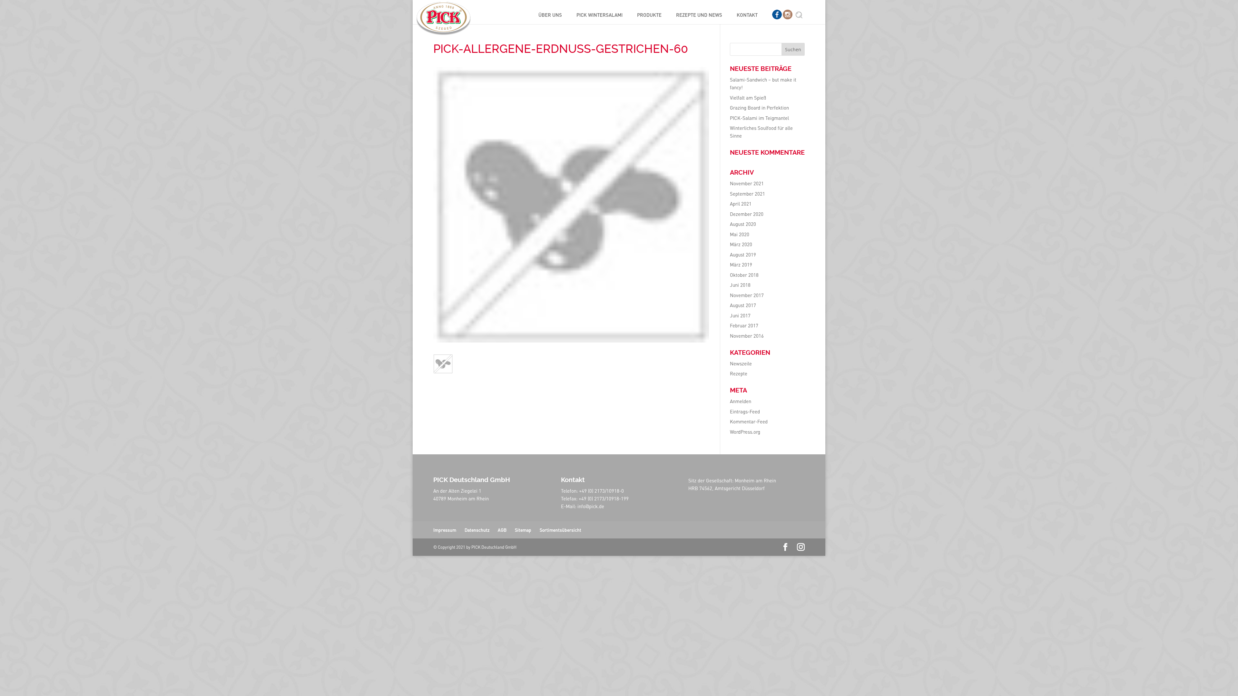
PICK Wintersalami (599, 15)
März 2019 (741, 264)
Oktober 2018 (744, 275)
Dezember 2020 (746, 214)
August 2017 (743, 305)
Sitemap (523, 530)
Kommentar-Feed (749, 421)
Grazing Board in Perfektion (759, 107)
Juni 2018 (740, 285)
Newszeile (741, 363)
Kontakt (747, 15)
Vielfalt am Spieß (748, 97)
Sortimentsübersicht (560, 530)
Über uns (550, 15)
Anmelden (740, 401)
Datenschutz (477, 530)
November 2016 (747, 336)
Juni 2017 (740, 315)
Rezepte (738, 373)
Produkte (649, 15)
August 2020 (743, 224)
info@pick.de (590, 506)
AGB (502, 530)
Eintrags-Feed (745, 411)
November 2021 (747, 183)
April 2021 (741, 203)
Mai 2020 (739, 234)
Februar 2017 (744, 325)
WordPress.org (745, 432)
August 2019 (743, 254)
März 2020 (741, 244)
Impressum (444, 530)
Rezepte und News (699, 15)
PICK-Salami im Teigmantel (759, 118)
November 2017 (747, 295)
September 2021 (747, 193)
